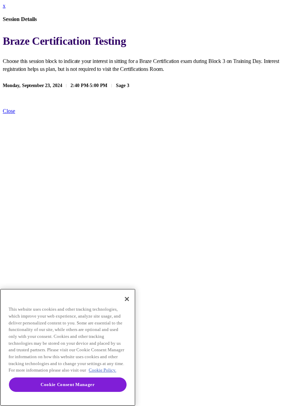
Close (9, 111)
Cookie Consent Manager (68, 384)
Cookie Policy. (102, 370)
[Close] (126, 299)
